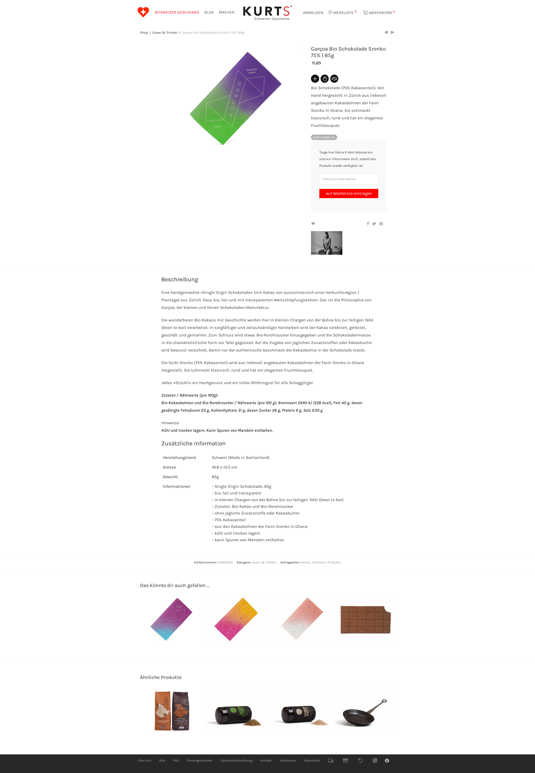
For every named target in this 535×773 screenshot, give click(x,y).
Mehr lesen (196, 627)
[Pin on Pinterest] (381, 224)
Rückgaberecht (362, 761)
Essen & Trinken (165, 32)
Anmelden (313, 12)
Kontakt (266, 760)
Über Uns (144, 760)
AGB (162, 760)
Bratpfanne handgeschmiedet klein (361, 720)
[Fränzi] (330, 251)
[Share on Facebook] (368, 224)
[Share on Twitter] (374, 224)
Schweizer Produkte (326, 562)
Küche (305, 562)
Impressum (288, 760)
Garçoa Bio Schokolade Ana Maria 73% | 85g (164, 628)
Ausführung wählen (196, 723)
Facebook (389, 760)
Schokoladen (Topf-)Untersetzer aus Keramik (361, 628)
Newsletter (312, 760)
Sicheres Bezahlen (347, 761)
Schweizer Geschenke (177, 12)
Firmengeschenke (199, 760)
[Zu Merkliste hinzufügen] (314, 223)
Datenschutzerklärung (236, 760)
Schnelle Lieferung (332, 761)
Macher (226, 12)
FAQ (176, 760)
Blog (209, 12)
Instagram (377, 760)
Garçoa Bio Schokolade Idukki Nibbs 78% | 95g (296, 628)
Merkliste (344, 12)
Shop (144, 32)
